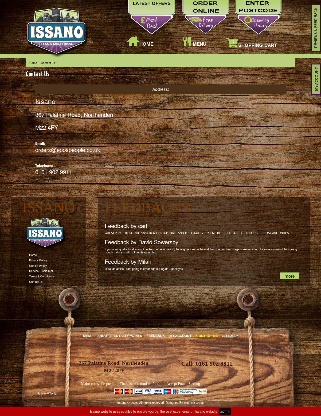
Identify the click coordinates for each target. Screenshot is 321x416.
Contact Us (48, 63)
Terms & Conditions (41, 276)
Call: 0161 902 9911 (206, 363)
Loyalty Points (128, 336)
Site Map (230, 336)
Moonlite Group (194, 402)
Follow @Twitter (47, 393)
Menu (88, 336)
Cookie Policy (38, 266)
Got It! (225, 411)
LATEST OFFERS (152, 3)
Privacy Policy (38, 260)
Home (146, 44)
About (103, 336)
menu (199, 44)
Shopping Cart (257, 45)
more (290, 275)
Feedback (156, 336)
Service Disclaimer (41, 271)
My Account (180, 336)
